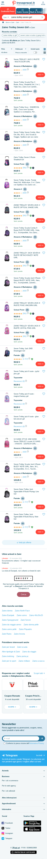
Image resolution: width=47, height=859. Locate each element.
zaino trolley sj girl (10, 35)
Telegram (8, 838)
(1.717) (25, 359)
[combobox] (6, 17)
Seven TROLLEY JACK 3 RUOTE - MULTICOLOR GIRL (27, 60)
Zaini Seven (26, 620)
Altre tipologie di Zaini (11, 651)
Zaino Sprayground (10, 620)
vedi (40, 75)
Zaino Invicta (19, 634)
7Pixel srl (16, 848)
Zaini (17, 22)
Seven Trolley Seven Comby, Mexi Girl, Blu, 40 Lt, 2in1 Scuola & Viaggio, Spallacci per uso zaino (27, 134)
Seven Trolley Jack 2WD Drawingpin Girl (23, 350)
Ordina (19, 49)
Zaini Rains (6, 634)
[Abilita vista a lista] (45, 49)
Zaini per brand (8, 647)
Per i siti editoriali (8, 791)
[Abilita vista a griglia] (45, 53)
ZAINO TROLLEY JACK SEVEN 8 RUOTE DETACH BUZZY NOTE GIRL (27, 255)
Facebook (9, 823)
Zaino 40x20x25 (36, 615)
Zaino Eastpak (8, 615)
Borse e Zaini (10, 22)
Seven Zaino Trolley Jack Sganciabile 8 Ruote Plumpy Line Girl (26, 491)
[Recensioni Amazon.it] (18, 70)
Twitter (7, 828)
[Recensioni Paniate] (18, 359)
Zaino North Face (22, 611)
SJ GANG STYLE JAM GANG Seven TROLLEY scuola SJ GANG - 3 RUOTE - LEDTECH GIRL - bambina (27, 441)
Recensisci (18, 381)
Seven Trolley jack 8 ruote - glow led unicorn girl (26, 418)
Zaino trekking (8, 656)
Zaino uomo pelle (9, 629)
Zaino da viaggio (29, 651)
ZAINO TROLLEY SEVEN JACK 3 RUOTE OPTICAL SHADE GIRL (27, 206)
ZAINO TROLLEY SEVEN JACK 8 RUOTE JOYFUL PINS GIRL (27, 327)
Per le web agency (9, 786)
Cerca (23, 594)
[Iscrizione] (42, 738)
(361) (24, 168)
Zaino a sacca (38, 661)
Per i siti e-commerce (10, 781)
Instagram (9, 833)
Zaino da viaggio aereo (11, 624)
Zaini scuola (22, 647)
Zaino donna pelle (31, 624)
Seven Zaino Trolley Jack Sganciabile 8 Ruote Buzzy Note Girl (26, 516)
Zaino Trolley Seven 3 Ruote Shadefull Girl (24, 158)
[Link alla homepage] (3, 22)
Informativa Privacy (36, 743)
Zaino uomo (22, 615)
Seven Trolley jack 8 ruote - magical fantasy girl (24, 395)
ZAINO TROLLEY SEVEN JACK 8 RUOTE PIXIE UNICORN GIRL (27, 304)
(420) (24, 70)
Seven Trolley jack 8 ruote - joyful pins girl (26, 372)
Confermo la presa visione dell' (25, 743)
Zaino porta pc (22, 656)
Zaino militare (24, 661)
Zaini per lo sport (9, 661)
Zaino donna (7, 611)
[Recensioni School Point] (18, 168)
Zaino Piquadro (25, 629)
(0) (24, 381)
